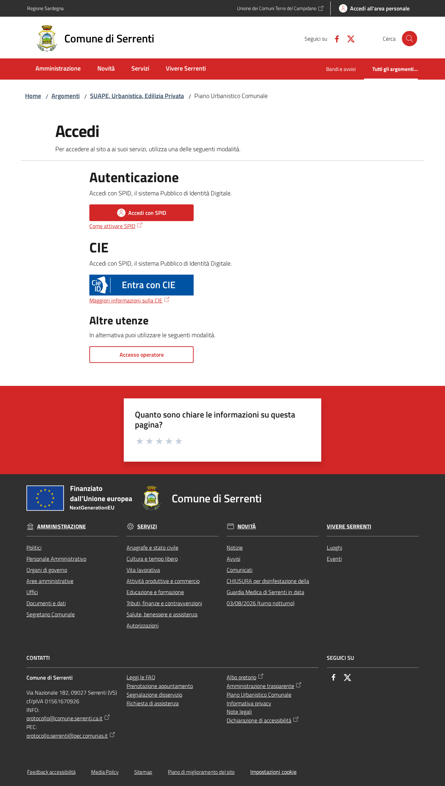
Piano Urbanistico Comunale (259, 694)
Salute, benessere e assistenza (162, 614)
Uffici (32, 592)
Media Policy (105, 772)
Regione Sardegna (45, 8)
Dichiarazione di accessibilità (259, 720)
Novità (246, 526)
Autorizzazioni (143, 625)
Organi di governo (46, 570)
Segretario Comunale (50, 614)
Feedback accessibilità (51, 772)
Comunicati (239, 570)
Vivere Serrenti (349, 526)
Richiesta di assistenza (153, 703)
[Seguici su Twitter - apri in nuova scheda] (348, 38)
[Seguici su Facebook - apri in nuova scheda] (334, 38)
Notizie (235, 547)
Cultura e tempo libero (152, 558)
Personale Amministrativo (56, 558)
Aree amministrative (49, 581)
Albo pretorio (241, 677)
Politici (33, 547)
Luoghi (334, 547)
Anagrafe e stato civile (152, 547)
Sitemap (143, 772)
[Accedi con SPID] (141, 285)
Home (33, 95)
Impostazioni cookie (273, 772)
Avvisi (233, 558)
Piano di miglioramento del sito (201, 772)
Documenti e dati (46, 603)
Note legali (239, 711)
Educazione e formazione (155, 592)
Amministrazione (61, 526)
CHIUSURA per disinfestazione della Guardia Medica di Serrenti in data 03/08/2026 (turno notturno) (268, 592)
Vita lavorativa (143, 570)
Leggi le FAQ (141, 677)
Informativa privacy (249, 703)
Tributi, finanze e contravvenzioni (164, 603)
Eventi (334, 558)
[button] (409, 38)
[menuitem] (58, 69)
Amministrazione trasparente (260, 686)
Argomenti (65, 95)
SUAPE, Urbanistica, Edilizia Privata (137, 95)
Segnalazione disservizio (154, 694)
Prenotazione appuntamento (160, 686)
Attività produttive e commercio (163, 581)
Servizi (147, 526)
